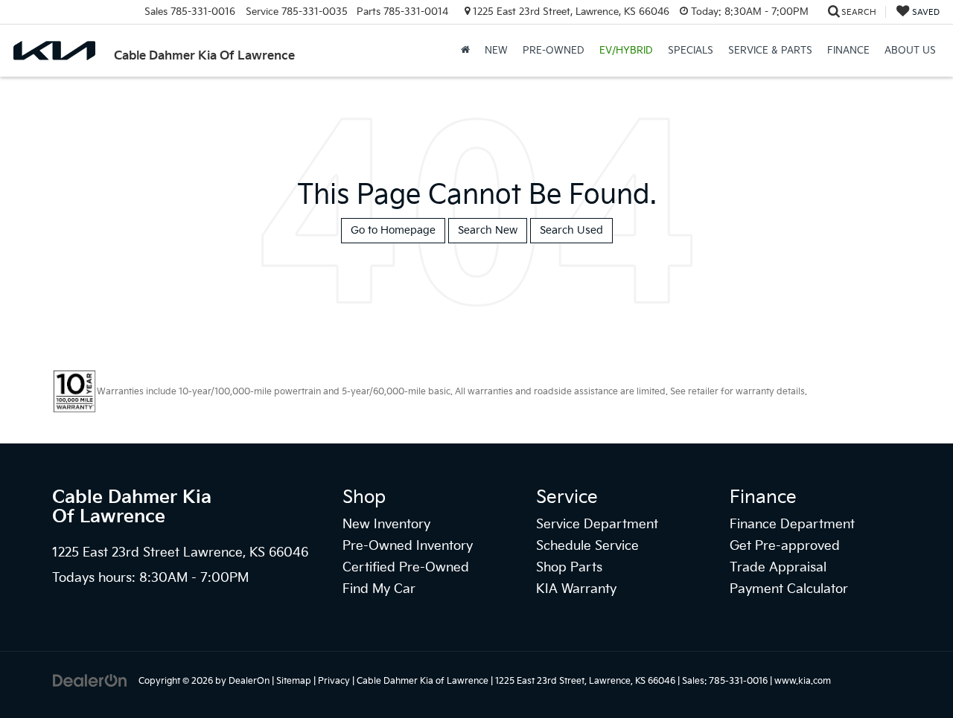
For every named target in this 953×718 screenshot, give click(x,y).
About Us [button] (910, 51)
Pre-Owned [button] (553, 51)
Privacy (334, 681)
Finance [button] (848, 51)
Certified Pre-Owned (405, 567)
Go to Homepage (393, 230)
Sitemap (293, 681)
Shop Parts (569, 567)
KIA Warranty (576, 589)
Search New (487, 230)
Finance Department (792, 524)
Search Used (571, 230)
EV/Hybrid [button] (626, 51)
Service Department (597, 524)
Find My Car (378, 589)
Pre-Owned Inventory (407, 546)
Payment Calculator (789, 589)
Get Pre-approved (785, 546)
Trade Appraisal (778, 567)
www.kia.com (802, 681)
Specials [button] (690, 51)
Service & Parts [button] (770, 51)
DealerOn (249, 681)
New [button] (496, 51)
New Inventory (386, 524)
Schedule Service (587, 546)
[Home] (465, 51)
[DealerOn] (90, 680)
